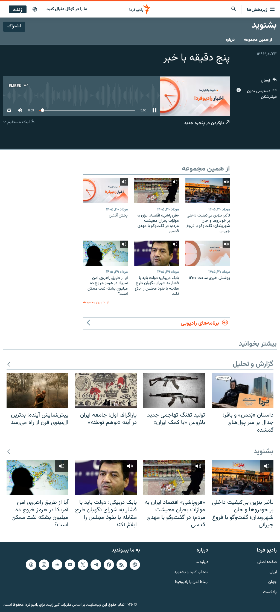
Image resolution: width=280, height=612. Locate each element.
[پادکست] (35, 9)
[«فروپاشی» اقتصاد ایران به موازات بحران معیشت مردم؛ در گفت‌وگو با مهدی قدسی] (156, 190)
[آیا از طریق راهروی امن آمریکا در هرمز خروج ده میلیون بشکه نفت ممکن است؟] (105, 253)
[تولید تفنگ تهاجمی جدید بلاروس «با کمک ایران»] (174, 390)
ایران (273, 572)
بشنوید (263, 452)
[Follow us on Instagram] (44, 564)
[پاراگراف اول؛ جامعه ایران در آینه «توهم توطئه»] (106, 390)
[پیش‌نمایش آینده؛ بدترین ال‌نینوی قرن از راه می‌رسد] (37, 390)
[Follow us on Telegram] (96, 564)
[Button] (269, 81)
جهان (272, 582)
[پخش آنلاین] (105, 190)
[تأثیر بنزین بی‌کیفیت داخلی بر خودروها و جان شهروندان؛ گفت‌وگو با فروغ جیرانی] (207, 190)
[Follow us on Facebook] (109, 564)
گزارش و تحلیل (253, 364)
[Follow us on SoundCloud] (57, 564)
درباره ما (202, 562)
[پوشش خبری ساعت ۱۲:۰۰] (207, 253)
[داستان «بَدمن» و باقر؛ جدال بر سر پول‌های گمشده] (242, 390)
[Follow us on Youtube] (70, 564)
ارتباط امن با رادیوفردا (191, 582)
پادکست (270, 592)
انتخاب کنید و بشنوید (191, 572)
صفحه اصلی (267, 562)
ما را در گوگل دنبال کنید (66, 9)
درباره (230, 40)
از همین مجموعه (258, 40)
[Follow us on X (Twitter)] (83, 564)
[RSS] (121, 564)
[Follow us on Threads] (31, 564)
